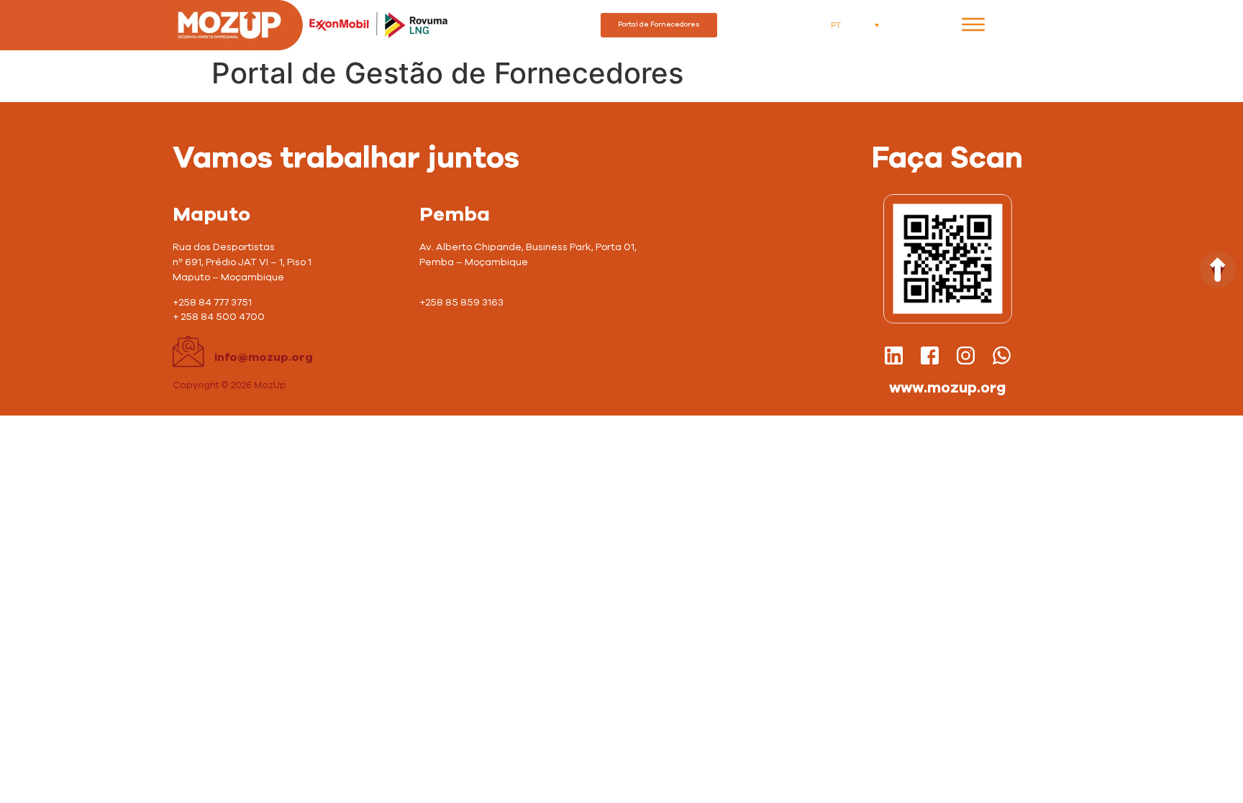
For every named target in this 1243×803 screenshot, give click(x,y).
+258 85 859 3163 (462, 303)
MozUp (270, 385)
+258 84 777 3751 (212, 303)
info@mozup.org (263, 357)
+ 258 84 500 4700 (220, 317)
